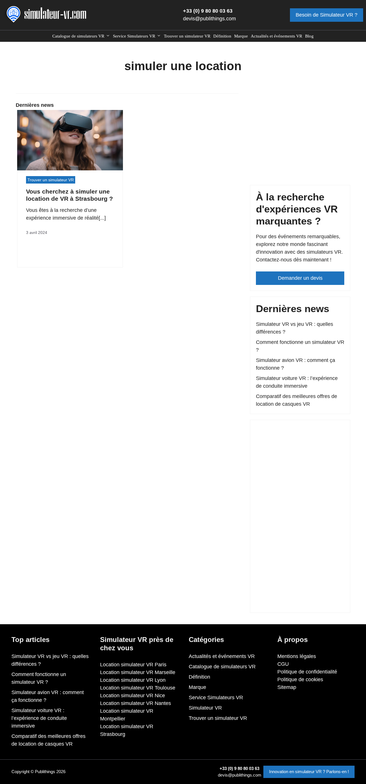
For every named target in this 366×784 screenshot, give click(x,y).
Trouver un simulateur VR (187, 36)
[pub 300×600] (300, 603)
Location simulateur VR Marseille (137, 672)
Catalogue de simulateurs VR (78, 36)
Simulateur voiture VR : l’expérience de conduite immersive (39, 718)
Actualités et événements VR (276, 36)
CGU (283, 664)
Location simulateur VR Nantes (135, 703)
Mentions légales (296, 656)
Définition (222, 36)
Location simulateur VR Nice (132, 695)
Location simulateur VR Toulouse (137, 688)
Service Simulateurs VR (134, 36)
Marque (241, 36)
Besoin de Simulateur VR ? (326, 15)
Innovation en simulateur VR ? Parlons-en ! (309, 771)
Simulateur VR (205, 708)
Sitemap (286, 687)
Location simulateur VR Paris (133, 664)
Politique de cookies (300, 679)
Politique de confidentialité (307, 672)
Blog (309, 36)
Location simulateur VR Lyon (133, 680)
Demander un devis (300, 278)
